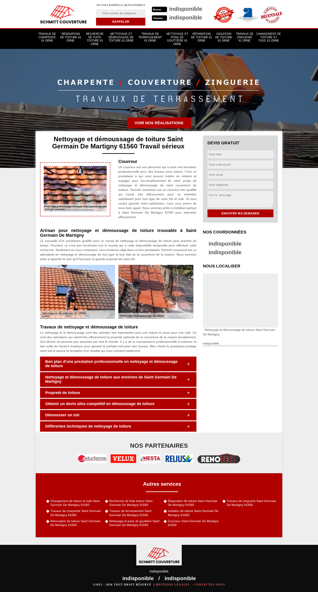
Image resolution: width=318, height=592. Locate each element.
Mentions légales (173, 584)
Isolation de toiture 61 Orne (223, 37)
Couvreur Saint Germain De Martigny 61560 (193, 523)
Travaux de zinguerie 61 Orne (245, 37)
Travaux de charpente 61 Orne (47, 37)
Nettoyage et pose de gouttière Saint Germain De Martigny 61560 (134, 523)
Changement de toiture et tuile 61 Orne (268, 37)
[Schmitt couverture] (63, 14)
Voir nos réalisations (159, 123)
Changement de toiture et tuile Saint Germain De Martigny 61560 (75, 503)
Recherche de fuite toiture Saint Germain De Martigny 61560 (131, 503)
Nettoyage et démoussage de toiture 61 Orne (121, 37)
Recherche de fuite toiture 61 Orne (95, 39)
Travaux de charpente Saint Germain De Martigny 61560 (75, 512)
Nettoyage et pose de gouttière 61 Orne (177, 39)
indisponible (225, 243)
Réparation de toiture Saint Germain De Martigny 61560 (192, 503)
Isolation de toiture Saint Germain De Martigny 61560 (193, 512)
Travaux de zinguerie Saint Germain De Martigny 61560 (251, 503)
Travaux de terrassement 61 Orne (150, 37)
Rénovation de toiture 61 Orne (70, 37)
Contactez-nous (209, 584)
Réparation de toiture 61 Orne (201, 37)
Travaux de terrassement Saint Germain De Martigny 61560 (130, 512)
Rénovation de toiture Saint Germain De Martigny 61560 (75, 523)
